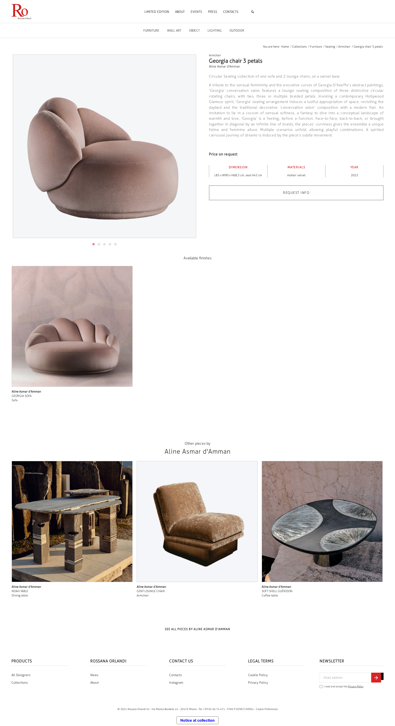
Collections (19, 683)
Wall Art (174, 31)
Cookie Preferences (267, 709)
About (94, 683)
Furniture (151, 31)
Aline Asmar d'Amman (224, 66)
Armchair (215, 55)
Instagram (176, 683)
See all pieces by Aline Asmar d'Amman (197, 629)
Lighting (215, 31)
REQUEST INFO (296, 193)
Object (194, 31)
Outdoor (237, 31)
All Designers (20, 675)
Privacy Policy (258, 683)
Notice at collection (197, 720)
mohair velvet (296, 175)
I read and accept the (343, 686)
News (94, 675)
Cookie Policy (258, 675)
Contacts (175, 675)
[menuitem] (156, 12)
